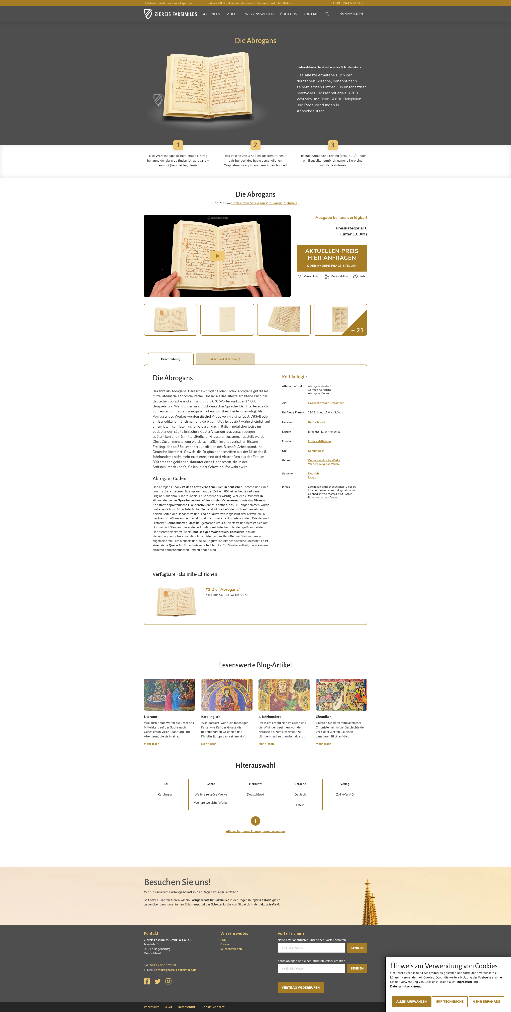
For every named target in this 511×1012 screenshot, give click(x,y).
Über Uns (288, 14)
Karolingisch (316, 451)
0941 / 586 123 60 (163, 965)
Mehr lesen (151, 744)
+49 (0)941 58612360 (348, 3)
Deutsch (313, 473)
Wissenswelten (259, 14)
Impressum (151, 1007)
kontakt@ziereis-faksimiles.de (175, 970)
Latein (312, 477)
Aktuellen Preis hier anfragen (331, 257)
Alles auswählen (411, 1002)
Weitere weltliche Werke (324, 460)
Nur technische (450, 1002)
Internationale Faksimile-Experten (169, 3)
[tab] (176, 602)
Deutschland (316, 422)
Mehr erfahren (486, 1002)
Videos (233, 14)
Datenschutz (187, 1007)
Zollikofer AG (345, 795)
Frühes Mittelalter (319, 441)
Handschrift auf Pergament (326, 403)
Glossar (225, 944)
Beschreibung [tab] (170, 359)
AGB (168, 1007)
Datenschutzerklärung (406, 986)
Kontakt (311, 14)
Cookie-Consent (213, 1007)
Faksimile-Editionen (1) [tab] (225, 359)
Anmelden (353, 14)
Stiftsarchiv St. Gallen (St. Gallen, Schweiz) (265, 203)
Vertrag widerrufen (301, 988)
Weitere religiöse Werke (323, 464)
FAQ (223, 940)
